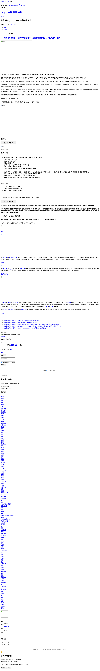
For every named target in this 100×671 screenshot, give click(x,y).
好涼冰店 (3, 410)
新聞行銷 (3, 589)
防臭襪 (2, 406)
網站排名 (3, 524)
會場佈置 (3, 533)
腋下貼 (2, 415)
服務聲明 (65, 649)
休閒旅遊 (13, 24)
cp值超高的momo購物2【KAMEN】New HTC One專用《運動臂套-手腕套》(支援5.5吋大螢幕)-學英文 (31, 324)
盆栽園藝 (3, 498)
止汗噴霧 (3, 419)
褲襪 (2, 562)
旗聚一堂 (3, 425)
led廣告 (3, 554)
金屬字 (2, 548)
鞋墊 (2, 274)
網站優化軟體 (4, 521)
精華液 (2, 593)
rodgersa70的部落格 (11, 12)
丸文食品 (15, 302)
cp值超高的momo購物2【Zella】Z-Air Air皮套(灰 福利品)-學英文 (21, 322)
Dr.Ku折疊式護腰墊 (6, 504)
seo (1, 588)
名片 (5, 31)
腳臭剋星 (14, 257)
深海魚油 (3, 487)
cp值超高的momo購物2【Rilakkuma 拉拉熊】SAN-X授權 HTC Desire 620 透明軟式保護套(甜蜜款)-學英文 (32, 326)
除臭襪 (5, 257)
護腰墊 (2, 511)
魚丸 (2, 436)
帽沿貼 (2, 398)
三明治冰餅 (4, 408)
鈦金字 (2, 556)
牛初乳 (2, 485)
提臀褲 (2, 608)
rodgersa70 (3, 336)
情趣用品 (3, 571)
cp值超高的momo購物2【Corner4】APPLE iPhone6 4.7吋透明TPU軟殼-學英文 (25, 328)
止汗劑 (2, 417)
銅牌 (2, 547)
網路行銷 (3, 586)
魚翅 (2, 445)
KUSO (12, 349)
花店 (2, 528)
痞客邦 (12, 345)
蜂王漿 (2, 483)
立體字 (2, 545)
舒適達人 (11, 310)
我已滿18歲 (3, 667)
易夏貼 (2, 413)
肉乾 (2, 434)
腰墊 (2, 509)
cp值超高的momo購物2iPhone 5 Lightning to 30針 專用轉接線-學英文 (22, 320)
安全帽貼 (3, 412)
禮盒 (47, 306)
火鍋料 (2, 440)
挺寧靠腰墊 (4, 506)
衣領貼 (2, 397)
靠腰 (2, 508)
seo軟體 (3, 523)
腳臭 (2, 402)
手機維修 (3, 579)
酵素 (2, 489)
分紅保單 (3, 494)
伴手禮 (51, 306)
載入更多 (3, 355)
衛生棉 (5, 310)
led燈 (2, 552)
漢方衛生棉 (24, 310)
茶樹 (2, 595)
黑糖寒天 (3, 517)
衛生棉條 (3, 582)
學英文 (2, 313)
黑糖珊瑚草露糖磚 (6, 519)
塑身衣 (2, 262)
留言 (16, 345)
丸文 (7, 274)
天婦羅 (2, 438)
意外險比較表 (4, 492)
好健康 (2, 477)
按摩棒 (2, 573)
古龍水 (2, 599)
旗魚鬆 (69, 302)
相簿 (5, 27)
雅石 (2, 500)
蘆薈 (2, 591)
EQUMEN (3, 606)
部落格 (6, 29)
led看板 (3, 558)
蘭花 (2, 502)
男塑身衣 (22, 269)
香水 (2, 597)
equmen (11, 269)
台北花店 (3, 535)
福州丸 (2, 442)
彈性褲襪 (3, 563)
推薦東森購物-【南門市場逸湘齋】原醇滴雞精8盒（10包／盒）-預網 (32, 38)
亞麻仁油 (3, 481)
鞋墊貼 (2, 421)
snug (2, 231)
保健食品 (3, 479)
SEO (2, 526)
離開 (9, 667)
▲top (2, 352)
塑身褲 (2, 604)
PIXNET (38, 649)
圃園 (2, 601)
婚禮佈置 (3, 532)
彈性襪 (2, 560)
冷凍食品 (3, 444)
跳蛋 (2, 575)
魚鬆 (4, 274)
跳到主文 (3, 16)
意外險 (2, 491)
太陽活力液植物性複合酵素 (8, 515)
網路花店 (3, 530)
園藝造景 (3, 496)
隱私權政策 (58, 649)
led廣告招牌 (4, 550)
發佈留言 (3, 364)
